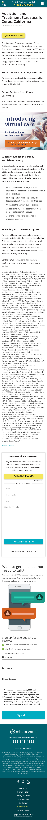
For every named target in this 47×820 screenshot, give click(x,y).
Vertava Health (23, 810)
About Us (23, 788)
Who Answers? (38, 481)
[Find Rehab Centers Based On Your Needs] (23, 731)
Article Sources (8, 445)
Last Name (7, 668)
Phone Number (9, 679)
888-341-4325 (23, 741)
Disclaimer (23, 803)
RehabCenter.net (25, 815)
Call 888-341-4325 (23, 476)
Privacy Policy (23, 792)
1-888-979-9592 (23, 3)
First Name (8, 657)
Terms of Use (23, 799)
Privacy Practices (23, 795)
